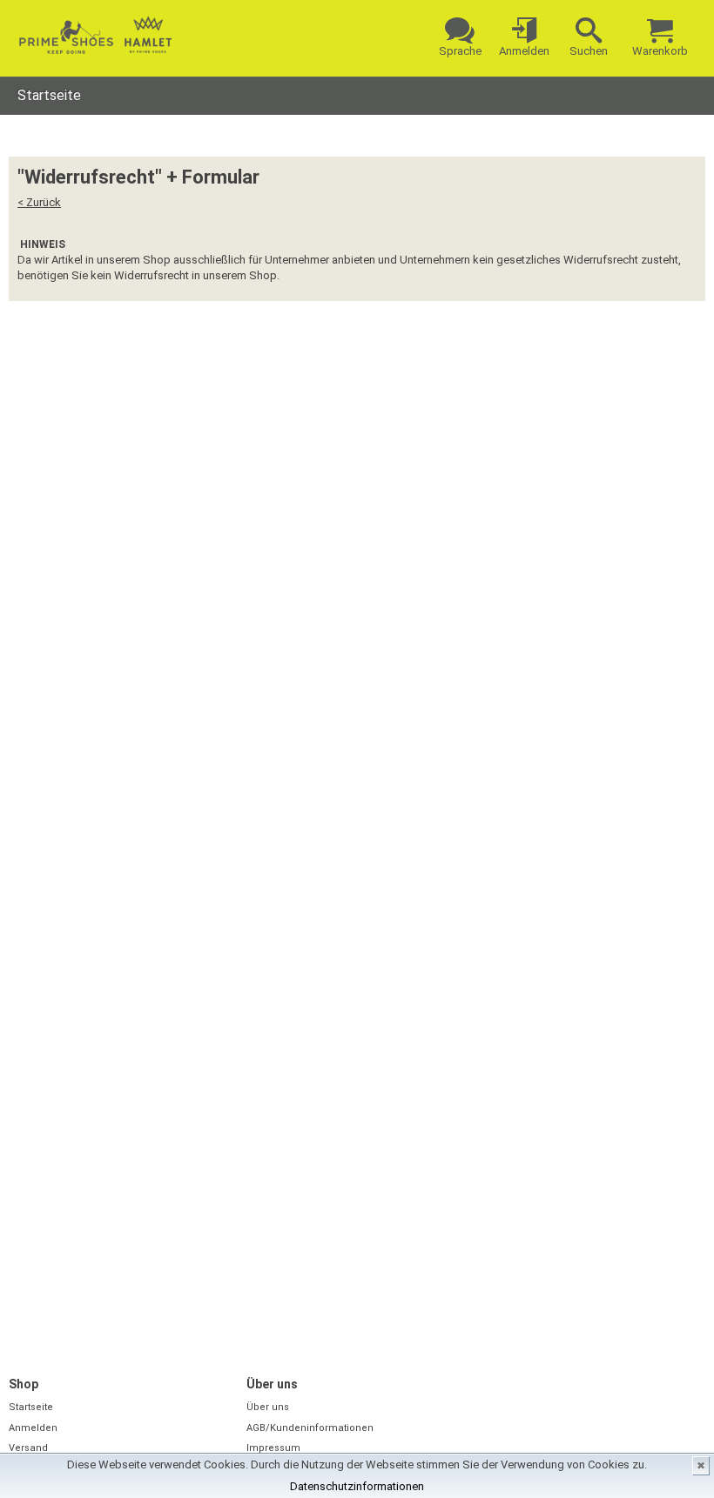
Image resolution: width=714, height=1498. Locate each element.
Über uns (267, 1407)
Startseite (49, 95)
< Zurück (39, 202)
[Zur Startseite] (95, 35)
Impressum (273, 1448)
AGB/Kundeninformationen (310, 1428)
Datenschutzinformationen (357, 1486)
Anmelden (33, 1428)
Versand (28, 1448)
